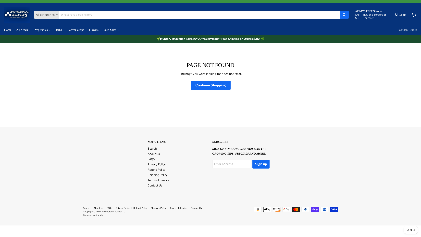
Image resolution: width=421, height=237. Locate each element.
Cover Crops (76, 29)
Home (7, 29)
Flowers (94, 29)
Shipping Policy (157, 175)
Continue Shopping (210, 85)
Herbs (59, 29)
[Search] (344, 15)
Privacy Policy (157, 164)
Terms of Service (158, 180)
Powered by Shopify (93, 215)
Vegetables (42, 29)
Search (152, 148)
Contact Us (155, 185)
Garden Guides (408, 29)
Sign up (261, 164)
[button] (401, 15)
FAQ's (151, 159)
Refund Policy (156, 169)
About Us (154, 154)
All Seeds (22, 29)
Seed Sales (110, 29)
